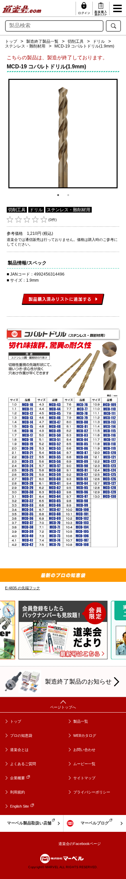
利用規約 (17, 792)
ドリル (99, 41)
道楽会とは (19, 750)
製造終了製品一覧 (42, 41)
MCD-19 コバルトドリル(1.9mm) (84, 46)
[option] (63, 133)
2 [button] (68, 195)
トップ (11, 41)
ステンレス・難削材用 (25, 46)
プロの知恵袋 (21, 735)
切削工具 (76, 41)
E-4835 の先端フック (22, 588)
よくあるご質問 (23, 764)
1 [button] (58, 195)
